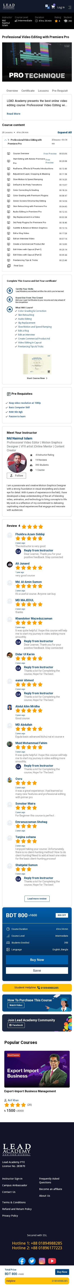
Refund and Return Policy (17, 1209)
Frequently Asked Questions (49, 1180)
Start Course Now (36, 378)
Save (37, 970)
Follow (19, 475)
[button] (53, 7)
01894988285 (49, 987)
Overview (12, 90)
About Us (44, 1195)
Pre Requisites (61, 90)
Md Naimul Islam (6, 22)
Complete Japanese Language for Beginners (35, 1091)
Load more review (37, 898)
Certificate (28, 90)
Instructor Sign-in (12, 1178)
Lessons (43, 90)
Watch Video (16, 1005)
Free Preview (50, 153)
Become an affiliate (50, 1189)
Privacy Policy (10, 1215)
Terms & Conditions (14, 1202)
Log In (61, 7)
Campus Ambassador (14, 1185)
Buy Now (37, 960)
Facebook (17, 1025)
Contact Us (8, 1192)
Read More (13, 113)
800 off (62, 915)
